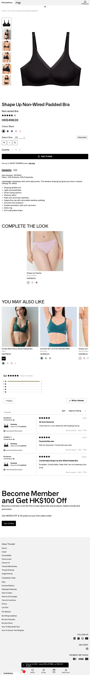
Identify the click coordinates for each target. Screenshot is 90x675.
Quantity (5, 150)
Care (15, 170)
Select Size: (7, 137)
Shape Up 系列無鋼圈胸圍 (18, 426)
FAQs (3, 582)
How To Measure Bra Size (11, 627)
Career (4, 552)
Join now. (32, 163)
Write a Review (78, 401)
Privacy (4, 604)
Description (7, 170)
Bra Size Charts (7, 623)
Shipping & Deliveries (9, 589)
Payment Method (8, 586)
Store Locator (7, 559)
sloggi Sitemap (7, 574)
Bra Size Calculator (8, 619)
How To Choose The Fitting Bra (13, 630)
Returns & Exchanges (9, 596)
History (4, 548)
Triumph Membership (9, 566)
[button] (9, 115)
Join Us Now (9, 523)
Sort (64, 411)
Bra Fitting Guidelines (9, 616)
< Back (4, 11)
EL (15, 143)
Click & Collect (7, 593)
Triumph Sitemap (8, 570)
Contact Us (6, 563)
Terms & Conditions (9, 600)
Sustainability (6, 555)
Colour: (8, 126)
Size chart (82, 137)
